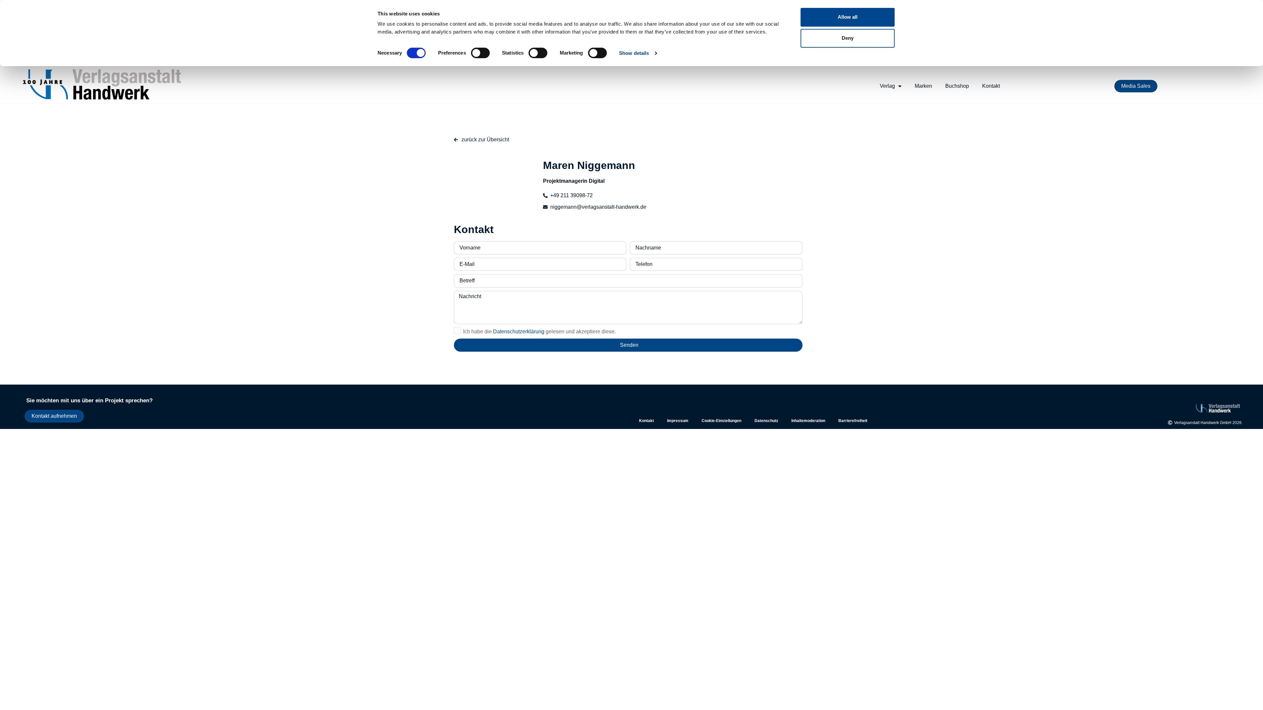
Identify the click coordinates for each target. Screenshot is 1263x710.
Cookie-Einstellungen (721, 420)
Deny (848, 38)
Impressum (677, 420)
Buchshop (957, 86)
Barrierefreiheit (852, 420)
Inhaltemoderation (808, 420)
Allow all (847, 17)
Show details (634, 53)
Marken (923, 86)
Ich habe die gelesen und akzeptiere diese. (539, 331)
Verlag (887, 86)
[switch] (480, 53)
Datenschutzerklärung (518, 331)
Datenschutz (766, 420)
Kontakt (991, 86)
